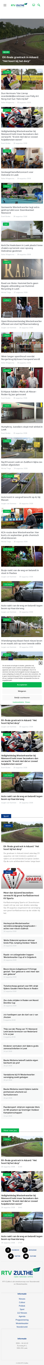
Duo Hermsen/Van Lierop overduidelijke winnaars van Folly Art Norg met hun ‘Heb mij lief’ (20, 96)
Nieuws (6, 52)
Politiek (22, 1306)
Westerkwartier (22, 1323)
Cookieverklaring (18, 702)
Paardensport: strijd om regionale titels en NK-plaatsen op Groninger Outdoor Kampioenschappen (22, 1110)
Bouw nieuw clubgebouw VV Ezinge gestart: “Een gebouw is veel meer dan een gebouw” (21, 971)
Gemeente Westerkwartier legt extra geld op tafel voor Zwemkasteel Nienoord (20, 210)
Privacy (27, 702)
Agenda (22, 1316)
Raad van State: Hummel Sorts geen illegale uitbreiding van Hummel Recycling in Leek (19, 286)
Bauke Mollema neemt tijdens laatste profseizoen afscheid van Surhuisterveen (21, 1092)
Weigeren (22, 691)
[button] (40, 663)
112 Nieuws (22, 1313)
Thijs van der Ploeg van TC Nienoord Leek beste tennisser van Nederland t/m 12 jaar (20, 1031)
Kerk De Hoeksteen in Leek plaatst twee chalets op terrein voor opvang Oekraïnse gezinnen (22, 248)
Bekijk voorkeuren (22, 697)
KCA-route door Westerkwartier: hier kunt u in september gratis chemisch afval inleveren (20, 535)
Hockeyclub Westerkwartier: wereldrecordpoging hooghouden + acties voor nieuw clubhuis (20, 926)
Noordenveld (22, 1327)
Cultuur (22, 1302)
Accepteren (22, 685)
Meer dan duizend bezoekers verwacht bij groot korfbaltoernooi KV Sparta (21, 895)
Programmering (22, 1320)
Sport (22, 1309)
